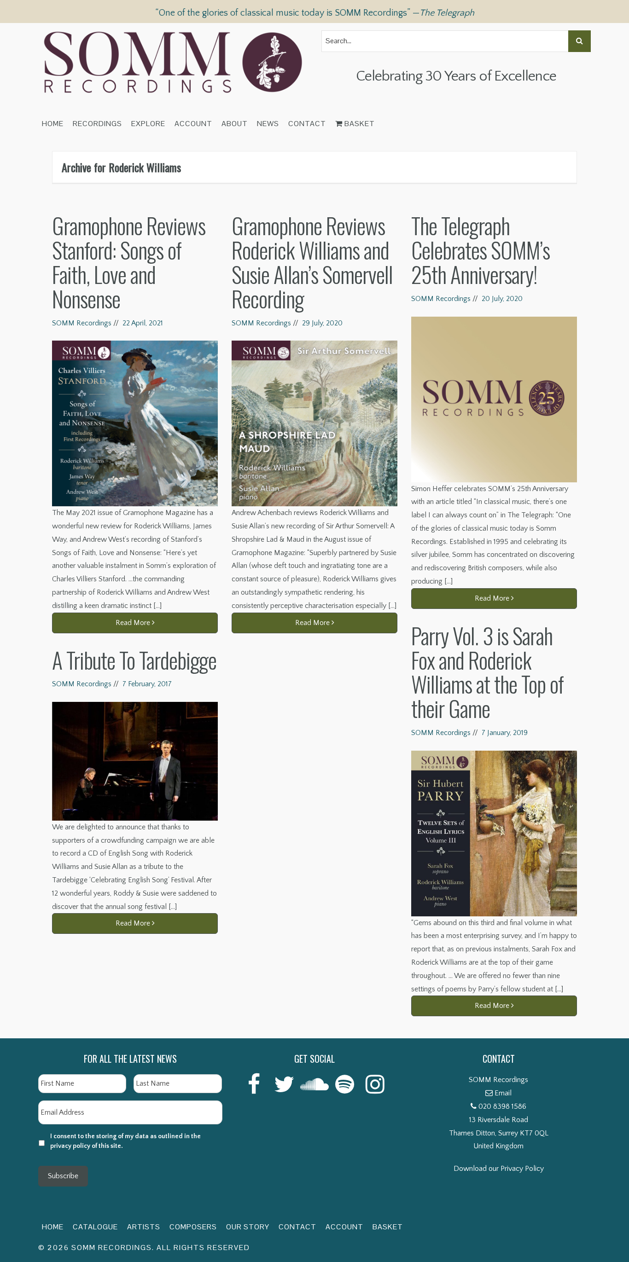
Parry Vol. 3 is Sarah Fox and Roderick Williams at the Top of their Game (487, 671)
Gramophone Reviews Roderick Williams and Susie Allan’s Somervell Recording (312, 261)
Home (53, 123)
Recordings (97, 123)
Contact (307, 123)
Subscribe (63, 1176)
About (234, 123)
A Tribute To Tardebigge (134, 659)
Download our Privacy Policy (499, 1168)
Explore (148, 123)
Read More (134, 623)
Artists (143, 1227)
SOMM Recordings (81, 323)
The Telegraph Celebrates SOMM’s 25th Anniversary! (480, 249)
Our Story (247, 1227)
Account (193, 123)
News (268, 123)
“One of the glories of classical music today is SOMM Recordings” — (314, 13)
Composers (193, 1227)
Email (503, 1093)
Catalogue (95, 1227)
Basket (359, 123)
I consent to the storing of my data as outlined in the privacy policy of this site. (125, 1141)
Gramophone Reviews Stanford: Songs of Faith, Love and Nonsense (128, 261)
